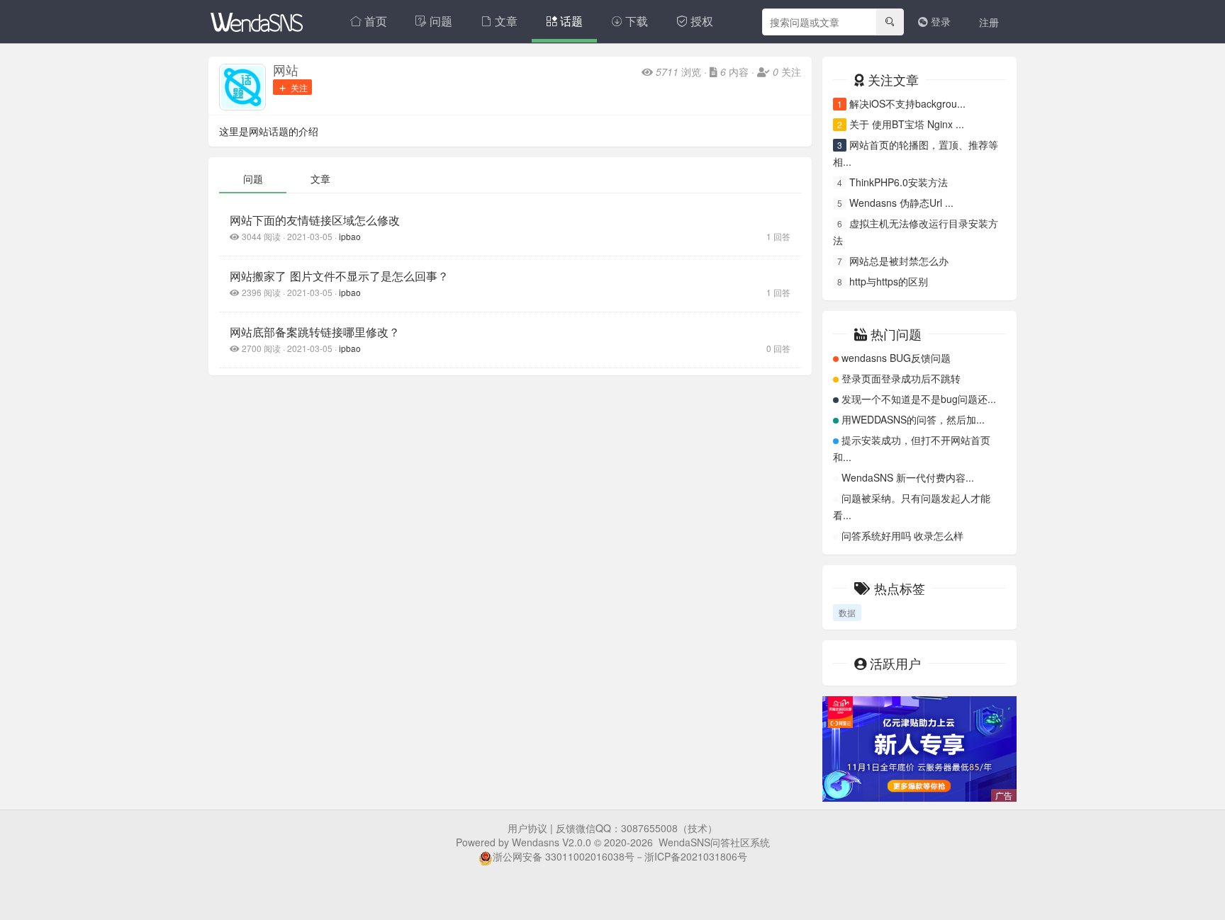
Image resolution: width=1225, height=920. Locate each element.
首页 (375, 21)
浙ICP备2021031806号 (695, 856)
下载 (636, 21)
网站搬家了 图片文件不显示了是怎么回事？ (339, 275)
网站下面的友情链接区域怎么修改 (315, 219)
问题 (441, 21)
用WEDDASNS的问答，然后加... (913, 419)
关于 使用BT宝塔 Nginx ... (906, 124)
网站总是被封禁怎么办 (899, 261)
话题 (571, 21)
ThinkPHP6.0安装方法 (898, 182)
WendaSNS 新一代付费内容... (907, 477)
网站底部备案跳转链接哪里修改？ (315, 331)
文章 (506, 21)
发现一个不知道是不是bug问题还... (918, 399)
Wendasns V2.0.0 (551, 842)
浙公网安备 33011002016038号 (563, 856)
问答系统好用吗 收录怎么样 (902, 535)
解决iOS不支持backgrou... (907, 103)
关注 (298, 87)
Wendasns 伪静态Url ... (901, 202)
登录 (939, 21)
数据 (847, 612)
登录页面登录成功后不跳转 (901, 378)
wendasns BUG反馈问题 (896, 358)
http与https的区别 (888, 281)
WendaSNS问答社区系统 (714, 842)
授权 (701, 21)
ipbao (350, 236)
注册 (989, 22)
